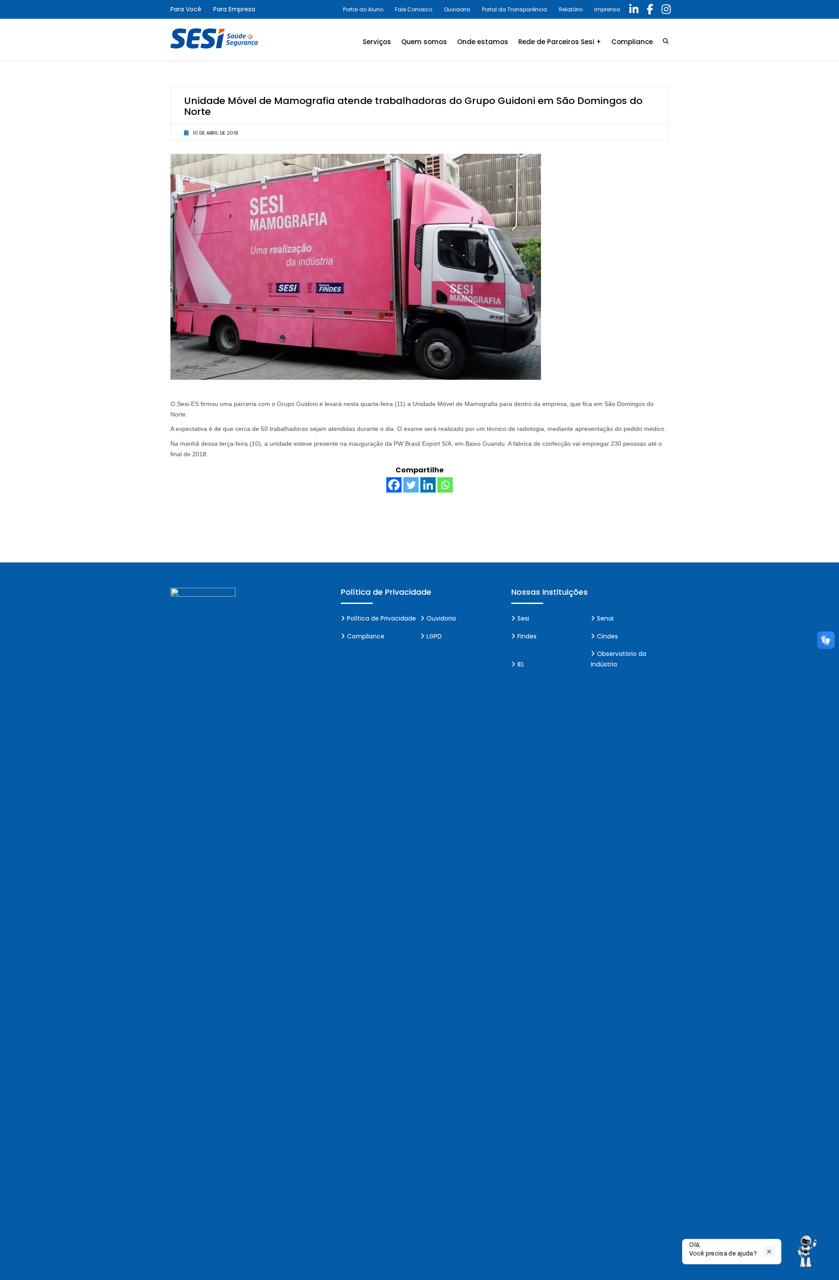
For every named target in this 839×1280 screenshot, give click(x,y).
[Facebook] (394, 485)
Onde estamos (482, 41)
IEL (520, 664)
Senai (605, 618)
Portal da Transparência (514, 9)
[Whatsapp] (445, 485)
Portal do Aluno (363, 9)
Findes (527, 636)
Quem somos (424, 41)
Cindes (607, 636)
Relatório (570, 9)
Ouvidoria (457, 9)
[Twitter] (411, 485)
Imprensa (607, 9)
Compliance (632, 41)
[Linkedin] (428, 485)
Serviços (377, 41)
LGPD (434, 636)
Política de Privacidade (381, 618)
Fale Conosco (413, 9)
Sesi (523, 618)
